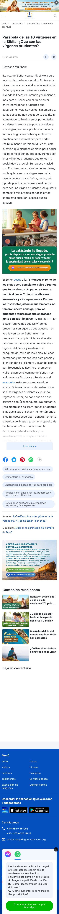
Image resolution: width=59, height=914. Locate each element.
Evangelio (35, 773)
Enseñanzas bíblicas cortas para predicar (28, 484)
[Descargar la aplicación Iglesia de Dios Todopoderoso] (5, 809)
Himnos (33, 767)
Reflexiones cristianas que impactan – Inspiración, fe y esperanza (26, 504)
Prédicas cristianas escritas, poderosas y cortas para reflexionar (28, 494)
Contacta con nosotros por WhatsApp (29, 906)
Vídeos (6, 767)
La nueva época (38, 778)
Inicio (4, 23)
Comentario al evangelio (19, 476)
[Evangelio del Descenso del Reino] (29, 16)
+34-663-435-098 (17, 828)
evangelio (8, 382)
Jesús (17, 279)
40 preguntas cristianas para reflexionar (28, 469)
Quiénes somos (38, 784)
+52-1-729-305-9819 (19, 833)
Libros (33, 761)
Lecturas (7, 773)
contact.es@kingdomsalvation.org (26, 839)
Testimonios (17, 23)
